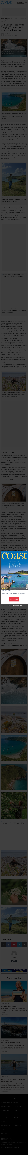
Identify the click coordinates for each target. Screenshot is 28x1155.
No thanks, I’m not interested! (14, 605)
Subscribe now (14, 599)
